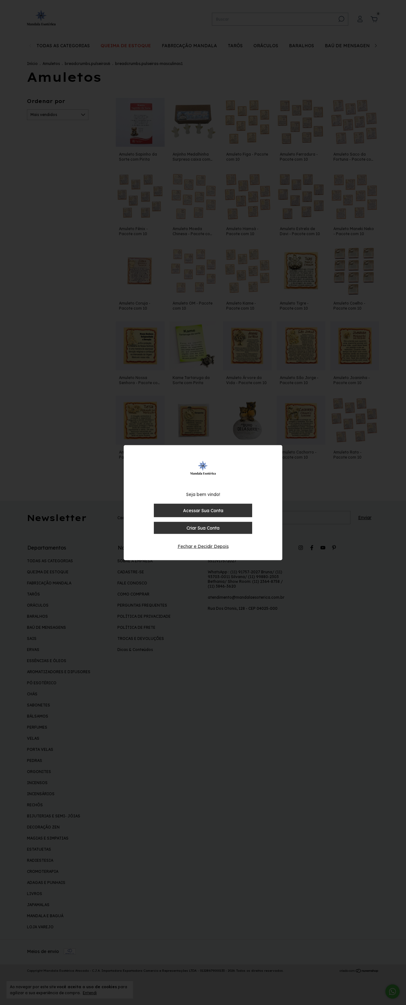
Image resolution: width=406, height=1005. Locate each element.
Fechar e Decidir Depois (203, 546)
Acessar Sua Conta (203, 510)
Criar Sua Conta (203, 528)
